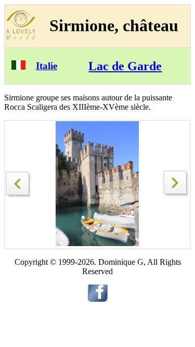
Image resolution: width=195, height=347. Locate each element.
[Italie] (18, 66)
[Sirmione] (19, 181)
